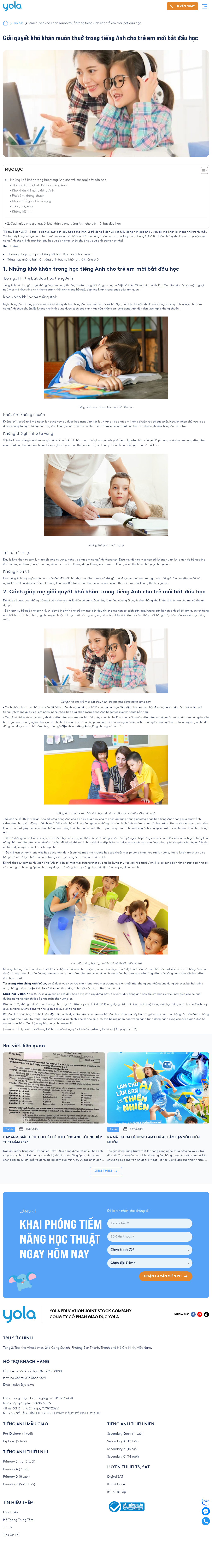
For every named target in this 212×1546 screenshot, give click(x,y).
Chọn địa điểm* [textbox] (133, 786)
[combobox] (135, 773)
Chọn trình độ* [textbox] (133, 773)
